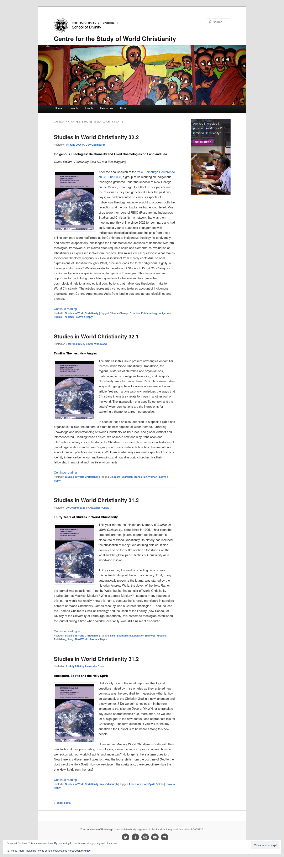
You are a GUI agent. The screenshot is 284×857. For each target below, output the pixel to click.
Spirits (160, 784)
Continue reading (67, 308)
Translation (140, 477)
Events (89, 108)
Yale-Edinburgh (109, 784)
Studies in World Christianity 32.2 (96, 137)
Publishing (60, 639)
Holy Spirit (148, 784)
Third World (81, 639)
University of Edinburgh (99, 829)
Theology (68, 317)
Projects (74, 108)
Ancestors (135, 784)
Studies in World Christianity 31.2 (96, 659)
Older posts (62, 803)
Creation (135, 313)
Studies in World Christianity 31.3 (96, 500)
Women (152, 477)
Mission (161, 635)
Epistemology (149, 313)
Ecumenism (124, 635)
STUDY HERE (203, 142)
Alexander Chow (99, 507)
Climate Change (119, 313)
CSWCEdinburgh (95, 144)
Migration (127, 477)
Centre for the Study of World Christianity (115, 38)
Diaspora (115, 477)
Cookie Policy (82, 850)
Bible (113, 635)
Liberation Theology (144, 635)
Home (58, 108)
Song (70, 639)
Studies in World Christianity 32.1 (96, 336)
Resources (106, 108)
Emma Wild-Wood (96, 344)
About (123, 108)
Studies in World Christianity (82, 313)
